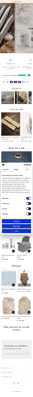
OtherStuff (18, 391)
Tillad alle (16, 221)
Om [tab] (27, 169)
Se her (13, 251)
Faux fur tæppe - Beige (8, 316)
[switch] (28, 203)
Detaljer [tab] (16, 169)
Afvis (16, 231)
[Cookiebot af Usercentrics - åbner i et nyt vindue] (23, 165)
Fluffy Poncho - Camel (24, 289)
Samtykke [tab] (6, 169)
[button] (26, 5)
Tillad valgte (16, 226)
